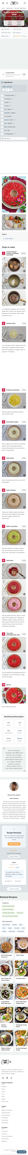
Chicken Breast (6, 924)
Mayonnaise (12, 931)
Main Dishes (20, 912)
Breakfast (4, 1086)
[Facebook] (11, 1078)
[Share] (7, 3)
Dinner (3, 1091)
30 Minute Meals (6, 1112)
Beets (20, 924)
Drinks (3, 1096)
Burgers (4, 1099)
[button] (24, 3)
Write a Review (14, 844)
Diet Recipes (5, 1117)
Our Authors (5, 1131)
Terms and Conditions (7, 1136)
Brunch (3, 1089)
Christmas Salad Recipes (8, 912)
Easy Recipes (5, 1122)
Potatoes (14, 924)
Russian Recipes (8, 238)
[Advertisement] (14, 54)
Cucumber (16, 928)
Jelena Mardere (10, 23)
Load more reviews (14, 889)
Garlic (23, 928)
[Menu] (3, 3)
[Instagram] (3, 1078)
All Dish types (5, 1101)
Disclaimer (4, 1141)
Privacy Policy (5, 1138)
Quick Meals (5, 1120)
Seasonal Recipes (6, 1115)
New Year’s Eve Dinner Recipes (10, 916)
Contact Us (4, 1133)
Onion (3, 928)
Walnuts (4, 931)
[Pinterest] (7, 1078)
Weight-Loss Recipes (7, 1110)
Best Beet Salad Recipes (8, 906)
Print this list (7, 138)
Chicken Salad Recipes (7, 909)
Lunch (3, 1094)
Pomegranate (20, 931)
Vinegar (10, 928)
